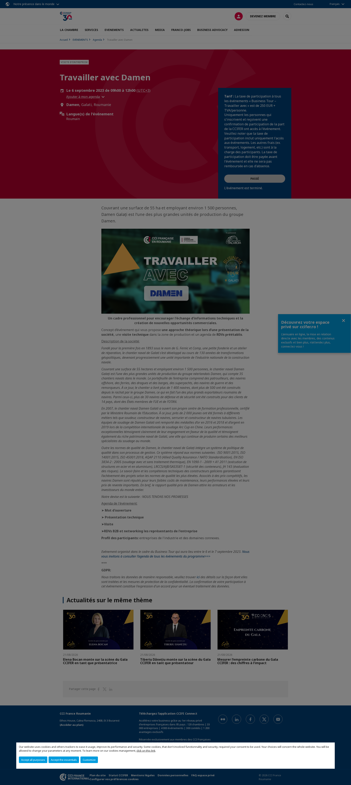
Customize (89, 760)
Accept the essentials (64, 760)
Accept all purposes (33, 760)
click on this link (145, 750)
